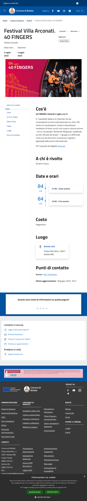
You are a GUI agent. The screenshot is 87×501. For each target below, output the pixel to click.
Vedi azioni (74, 31)
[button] (43, 497)
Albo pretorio (49, 455)
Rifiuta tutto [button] (52, 492)
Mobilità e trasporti (30, 427)
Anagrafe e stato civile (31, 411)
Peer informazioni (50, 274)
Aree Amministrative (9, 413)
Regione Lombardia (10, 3)
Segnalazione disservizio (28, 457)
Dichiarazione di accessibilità (50, 469)
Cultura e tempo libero (31, 415)
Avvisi (67, 417)
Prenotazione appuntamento (28, 450)
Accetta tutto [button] (34, 492)
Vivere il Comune (17, 20)
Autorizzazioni (49, 430)
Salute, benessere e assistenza (51, 425)
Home (5, 20)
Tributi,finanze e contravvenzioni (50, 418)
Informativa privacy (51, 459)
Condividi (62, 31)
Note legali (48, 464)
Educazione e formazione (49, 410)
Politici (4, 425)
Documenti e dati (7, 436)
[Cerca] (82, 10)
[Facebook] (52, 10)
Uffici (3, 417)
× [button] (84, 476)
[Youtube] (57, 10)
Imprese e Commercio (31, 419)
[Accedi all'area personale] (77, 3)
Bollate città (49, 246)
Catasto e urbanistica (31, 423)
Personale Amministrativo (7, 431)
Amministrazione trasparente (50, 450)
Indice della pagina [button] (13, 105)
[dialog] (43, 487)
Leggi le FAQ (27, 470)
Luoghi (67, 428)
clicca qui (61, 146)
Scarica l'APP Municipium (28, 464)
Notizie (68, 409)
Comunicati (69, 413)
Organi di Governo (8, 409)
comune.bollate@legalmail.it (12, 473)
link (65, 487)
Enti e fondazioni (7, 421)
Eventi (29, 20)
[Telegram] (69, 10)
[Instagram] (63, 10)
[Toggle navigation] (4, 10)
